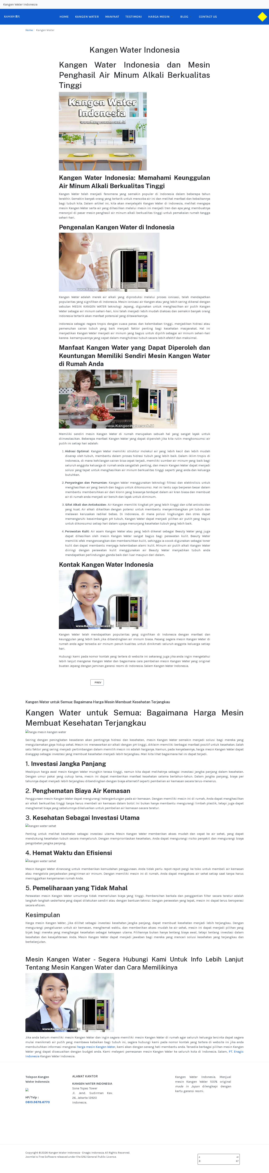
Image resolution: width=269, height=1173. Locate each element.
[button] (161, 17)
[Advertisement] (153, 1103)
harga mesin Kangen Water (96, 1047)
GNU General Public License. (98, 1156)
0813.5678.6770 (37, 1102)
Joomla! (30, 1156)
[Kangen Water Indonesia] (11, 16)
